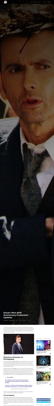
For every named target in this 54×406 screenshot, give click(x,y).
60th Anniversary (12, 320)
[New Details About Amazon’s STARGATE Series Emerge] (43, 345)
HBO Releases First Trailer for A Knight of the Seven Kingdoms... (42, 383)
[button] (48, 2)
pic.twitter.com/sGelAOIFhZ (25, 386)
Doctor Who (6, 320)
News (16, 320)
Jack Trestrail (38, 353)
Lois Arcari (25, 320)
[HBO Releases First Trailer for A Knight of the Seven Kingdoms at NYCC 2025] (43, 376)
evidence (9, 368)
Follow (49, 400)
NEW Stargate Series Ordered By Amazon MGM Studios (42, 367)
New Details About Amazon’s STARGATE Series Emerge (41, 352)
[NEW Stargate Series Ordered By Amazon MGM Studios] (43, 361)
